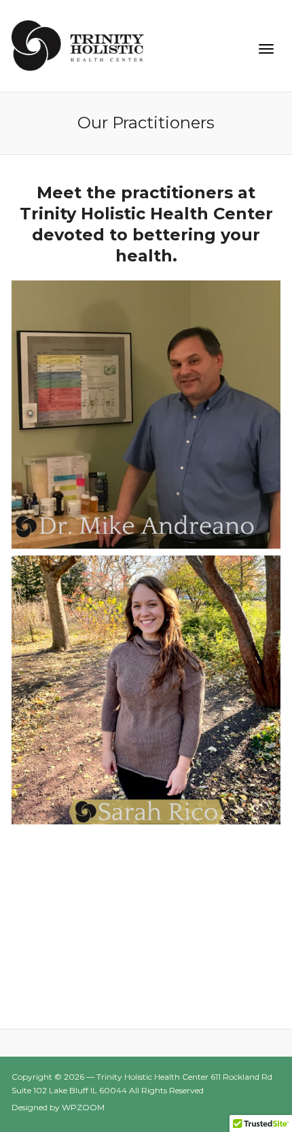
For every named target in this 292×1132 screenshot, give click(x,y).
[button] (146, 414)
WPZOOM (83, 1107)
